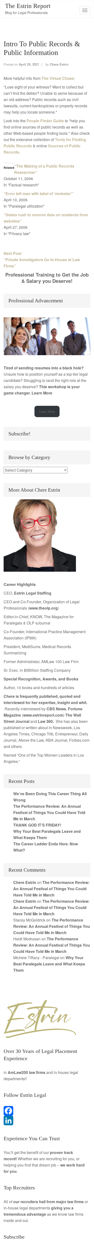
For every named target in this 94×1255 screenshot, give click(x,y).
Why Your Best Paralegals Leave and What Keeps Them (49, 964)
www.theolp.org (43, 608)
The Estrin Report (27, 5)
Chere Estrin (59, 64)
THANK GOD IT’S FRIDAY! (37, 825)
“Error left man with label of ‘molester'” (39, 193)
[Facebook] (47, 1111)
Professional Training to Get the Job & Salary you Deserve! (47, 277)
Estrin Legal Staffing (32, 593)
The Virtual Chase (57, 78)
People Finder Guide (45, 120)
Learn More (42, 393)
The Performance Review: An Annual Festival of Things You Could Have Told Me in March (49, 812)
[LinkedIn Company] (47, 1120)
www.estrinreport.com (43, 715)
